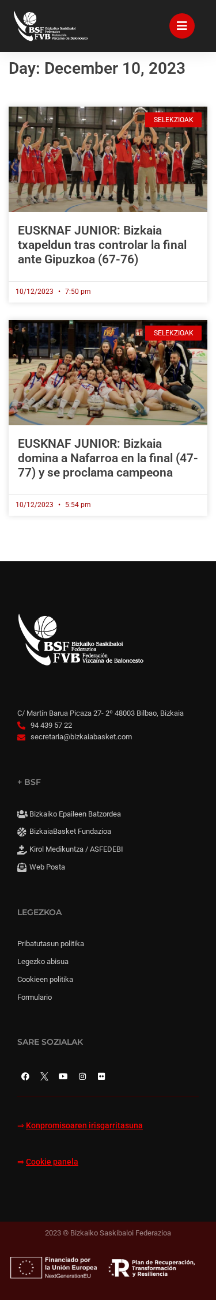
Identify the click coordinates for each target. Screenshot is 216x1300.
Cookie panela (52, 1162)
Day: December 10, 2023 (97, 68)
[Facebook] (25, 1076)
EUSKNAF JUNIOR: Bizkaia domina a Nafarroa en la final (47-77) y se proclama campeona (108, 458)
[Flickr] (101, 1076)
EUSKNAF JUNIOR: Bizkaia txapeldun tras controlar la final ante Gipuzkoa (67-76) (102, 245)
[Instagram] (82, 1076)
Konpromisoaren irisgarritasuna (84, 1126)
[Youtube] (63, 1076)
